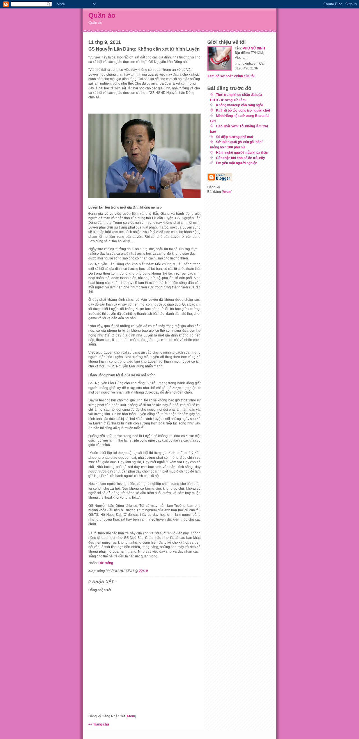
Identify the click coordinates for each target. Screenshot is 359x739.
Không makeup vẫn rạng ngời (239, 105)
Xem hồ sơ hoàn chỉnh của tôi (230, 76)
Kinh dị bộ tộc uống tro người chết (243, 110)
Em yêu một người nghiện (236, 163)
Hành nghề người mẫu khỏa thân (242, 152)
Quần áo (102, 15)
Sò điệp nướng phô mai (234, 137)
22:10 (143, 571)
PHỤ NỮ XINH (254, 48)
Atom (130, 716)
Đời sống (105, 563)
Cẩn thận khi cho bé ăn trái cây (240, 158)
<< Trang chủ (98, 724)
